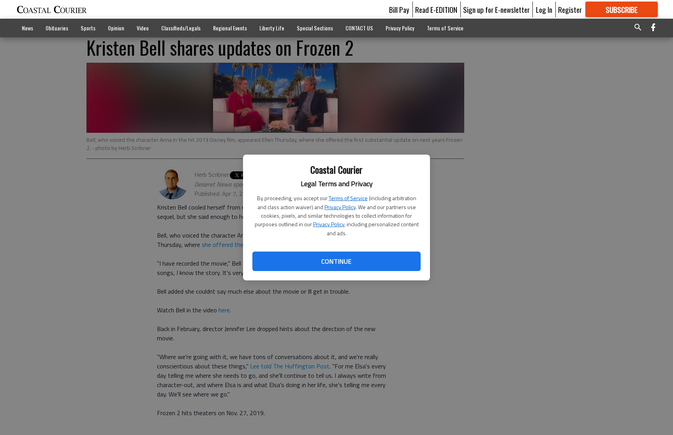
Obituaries (57, 28)
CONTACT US (359, 28)
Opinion (116, 28)
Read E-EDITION (436, 9)
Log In (544, 9)
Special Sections (315, 28)
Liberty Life (271, 28)
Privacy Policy (340, 207)
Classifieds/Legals (181, 28)
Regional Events (230, 28)
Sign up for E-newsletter (496, 9)
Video (143, 28)
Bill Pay (399, 9)
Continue (336, 261)
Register (570, 9)
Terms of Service (348, 198)
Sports (88, 28)
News (27, 28)
